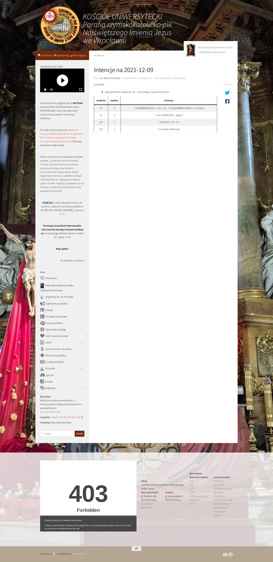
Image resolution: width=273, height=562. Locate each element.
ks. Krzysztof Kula (110, 78)
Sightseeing (63, 55)
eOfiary (62, 214)
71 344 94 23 (147, 503)
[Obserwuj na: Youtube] (225, 555)
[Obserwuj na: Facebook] (230, 555)
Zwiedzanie (47, 55)
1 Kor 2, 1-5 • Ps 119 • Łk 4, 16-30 (67, 417)
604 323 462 (146, 507)
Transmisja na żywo (51, 66)
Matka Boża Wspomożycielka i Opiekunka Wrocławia (215, 50)
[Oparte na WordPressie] (54, 554)
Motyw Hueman (78, 553)
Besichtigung (79, 55)
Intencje (99, 55)
